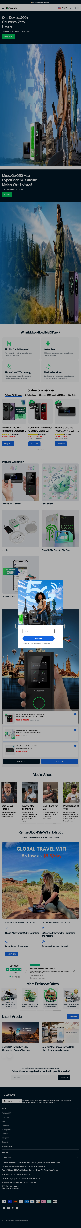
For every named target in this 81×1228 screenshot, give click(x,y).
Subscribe (38, 638)
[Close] (60, 583)
